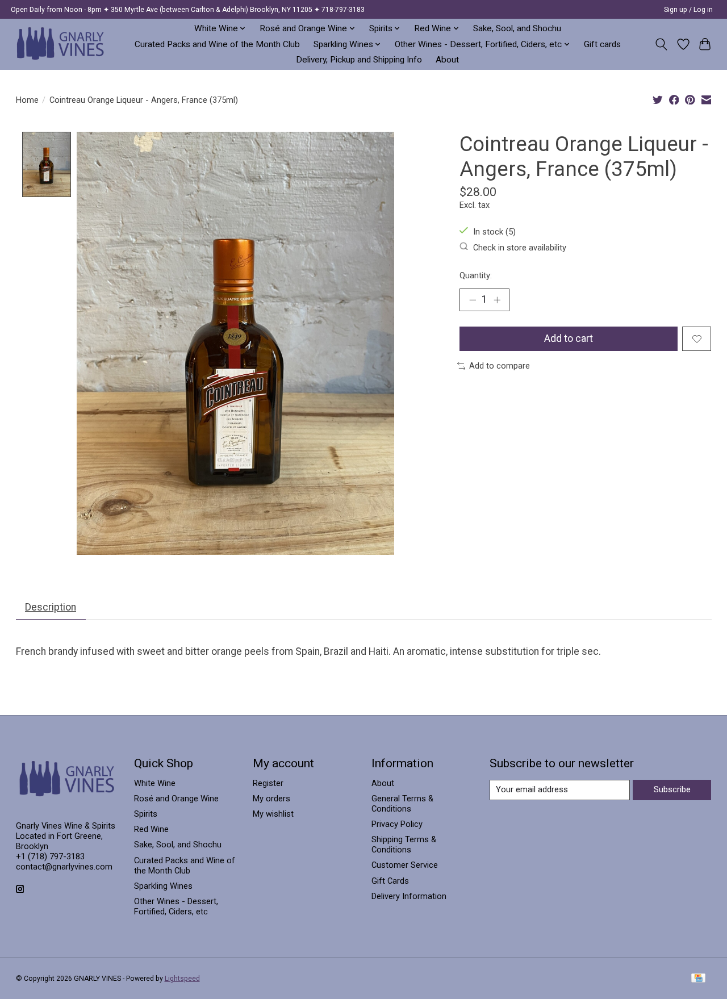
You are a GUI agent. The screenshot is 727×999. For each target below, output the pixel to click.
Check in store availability (519, 247)
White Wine (155, 783)
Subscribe (672, 789)
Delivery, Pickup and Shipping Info (359, 60)
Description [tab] (50, 607)
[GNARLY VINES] (61, 44)
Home (27, 100)
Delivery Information (408, 896)
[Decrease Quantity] (473, 300)
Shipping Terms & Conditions (403, 844)
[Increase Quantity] (497, 300)
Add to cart (568, 338)
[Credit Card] (698, 978)
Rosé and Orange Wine (176, 798)
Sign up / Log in (688, 10)
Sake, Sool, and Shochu (517, 28)
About (447, 60)
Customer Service (404, 865)
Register (268, 783)
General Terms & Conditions (402, 803)
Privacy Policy (397, 824)
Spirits (145, 814)
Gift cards (602, 44)
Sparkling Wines (163, 886)
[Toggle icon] (661, 44)
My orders (271, 798)
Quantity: (475, 275)
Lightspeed (182, 979)
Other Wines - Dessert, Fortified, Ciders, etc (176, 906)
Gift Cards (390, 881)
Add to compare (499, 366)
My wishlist (273, 814)
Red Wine (151, 829)
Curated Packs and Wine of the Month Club (217, 44)
